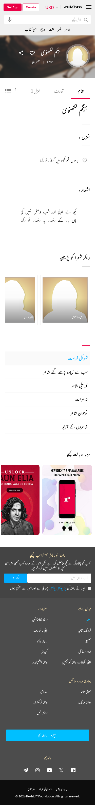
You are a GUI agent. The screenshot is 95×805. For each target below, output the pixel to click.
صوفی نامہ (86, 692)
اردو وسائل (84, 652)
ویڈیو (42, 29)
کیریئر (45, 652)
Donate (31, 7)
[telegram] (26, 770)
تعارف (59, 91)
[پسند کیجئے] (32, 52)
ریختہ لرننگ (84, 702)
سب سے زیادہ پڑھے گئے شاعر (65, 372)
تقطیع (88, 641)
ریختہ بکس (42, 713)
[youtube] (49, 770)
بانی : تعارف (40, 630)
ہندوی (44, 692)
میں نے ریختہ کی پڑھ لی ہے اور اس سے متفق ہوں (47, 588)
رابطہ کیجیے (42, 641)
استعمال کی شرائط (45, 789)
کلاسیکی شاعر (79, 386)
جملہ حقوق (31, 789)
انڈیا (33, 62)
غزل (35, 91)
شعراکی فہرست (78, 358)
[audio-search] (10, 19)
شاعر (67, 29)
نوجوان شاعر (79, 413)
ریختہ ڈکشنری (40, 702)
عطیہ (88, 620)
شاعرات (81, 399)
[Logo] (73, 7)
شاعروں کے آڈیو (75, 427)
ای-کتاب (30, 29)
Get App (12, 7)
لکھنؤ (38, 62)
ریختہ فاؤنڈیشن (40, 620)
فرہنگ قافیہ (84, 630)
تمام (81, 91)
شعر (59, 29)
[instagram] (37, 770)
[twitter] (61, 770)
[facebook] (73, 770)
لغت (51, 29)
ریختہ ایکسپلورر (40, 662)
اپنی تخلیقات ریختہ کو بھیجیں (76, 662)
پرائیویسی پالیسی (57, 588)
